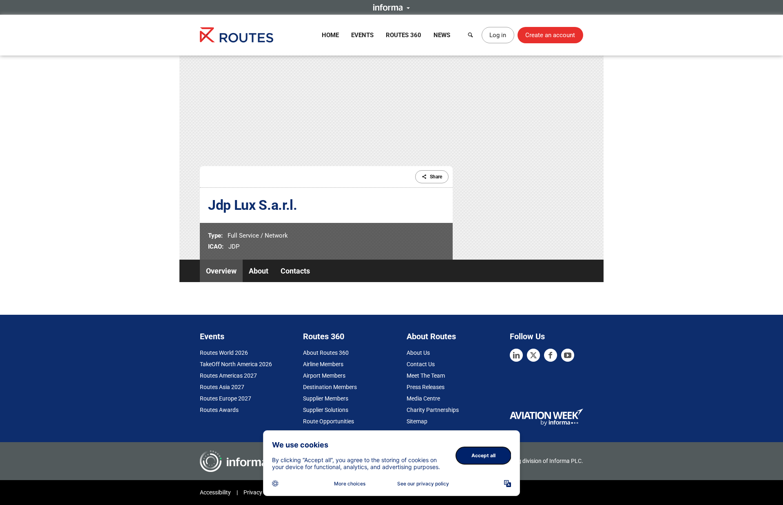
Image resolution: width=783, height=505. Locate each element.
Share (436, 177)
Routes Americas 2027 (228, 375)
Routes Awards (219, 410)
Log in (497, 35)
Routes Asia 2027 (222, 387)
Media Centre (423, 398)
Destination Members (330, 387)
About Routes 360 (326, 352)
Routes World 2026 (224, 352)
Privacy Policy (261, 492)
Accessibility (215, 492)
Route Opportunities (328, 421)
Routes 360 (403, 35)
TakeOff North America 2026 (236, 364)
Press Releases (426, 387)
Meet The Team (426, 375)
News (442, 35)
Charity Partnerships (433, 410)
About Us (418, 352)
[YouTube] (567, 355)
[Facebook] (550, 355)
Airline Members (323, 364)
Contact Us (421, 364)
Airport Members (324, 375)
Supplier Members (325, 398)
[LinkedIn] (516, 355)
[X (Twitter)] (533, 355)
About (258, 271)
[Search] (470, 35)
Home (330, 35)
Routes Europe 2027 (225, 398)
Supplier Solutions (325, 410)
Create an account (550, 35)
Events (362, 35)
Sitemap (417, 421)
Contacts (295, 271)
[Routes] (236, 34)
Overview (221, 271)
